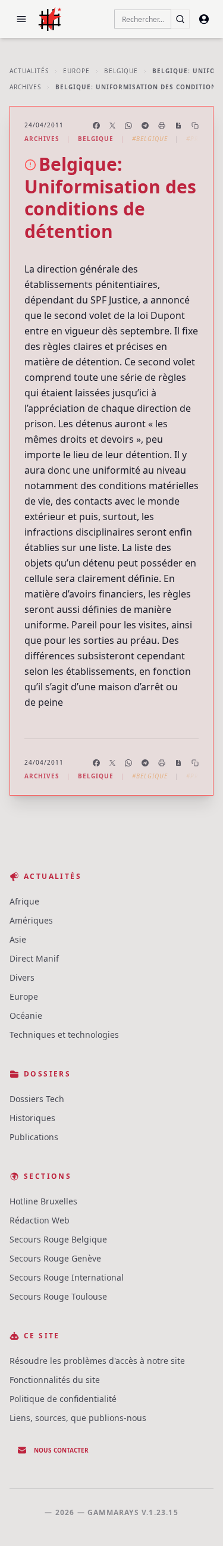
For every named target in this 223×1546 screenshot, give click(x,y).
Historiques (32, 1117)
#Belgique (150, 138)
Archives (25, 87)
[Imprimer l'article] (161, 125)
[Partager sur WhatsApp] (128, 125)
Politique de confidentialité (63, 1398)
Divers (22, 977)
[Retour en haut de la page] (197, 1520)
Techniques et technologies (64, 1034)
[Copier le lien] (195, 125)
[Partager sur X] (112, 126)
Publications (34, 1137)
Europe (76, 71)
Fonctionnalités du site (55, 1379)
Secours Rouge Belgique (58, 1239)
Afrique (24, 901)
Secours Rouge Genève (55, 1258)
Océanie (26, 1015)
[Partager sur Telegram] (145, 125)
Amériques (31, 920)
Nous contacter (61, 1450)
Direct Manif (34, 958)
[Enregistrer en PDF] (178, 125)
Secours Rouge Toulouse (58, 1296)
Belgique (121, 71)
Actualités (29, 71)
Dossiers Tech (37, 1098)
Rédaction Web (40, 1220)
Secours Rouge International (67, 1277)
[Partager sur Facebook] (96, 125)
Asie (18, 939)
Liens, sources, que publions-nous (78, 1417)
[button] (21, 19)
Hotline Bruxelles (43, 1201)
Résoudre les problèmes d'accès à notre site (97, 1360)
